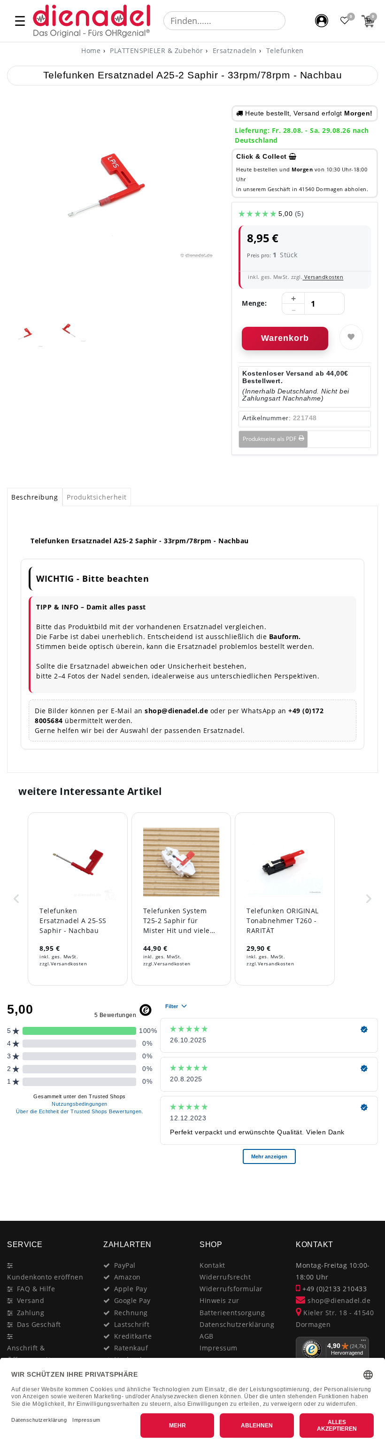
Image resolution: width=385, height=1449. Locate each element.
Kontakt (212, 1265)
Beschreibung (34, 497)
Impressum (219, 1347)
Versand (31, 1300)
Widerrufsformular (231, 1288)
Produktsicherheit (97, 497)
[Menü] (363, 1342)
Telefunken (284, 50)
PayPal (125, 1265)
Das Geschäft (39, 1324)
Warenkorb (285, 338)
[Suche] (292, 20)
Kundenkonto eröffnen (45, 1276)
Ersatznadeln (233, 50)
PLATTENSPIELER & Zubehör (155, 50)
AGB (207, 1336)
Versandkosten (322, 276)
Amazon (127, 1276)
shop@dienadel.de (338, 1300)
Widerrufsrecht (225, 1276)
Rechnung (131, 1312)
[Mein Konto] (321, 21)
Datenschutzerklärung (237, 1324)
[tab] (34, 497)
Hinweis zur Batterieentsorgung (232, 1306)
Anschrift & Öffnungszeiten (33, 1353)
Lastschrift (132, 1324)
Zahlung (31, 1312)
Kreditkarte (133, 1336)
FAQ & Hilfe (36, 1288)
